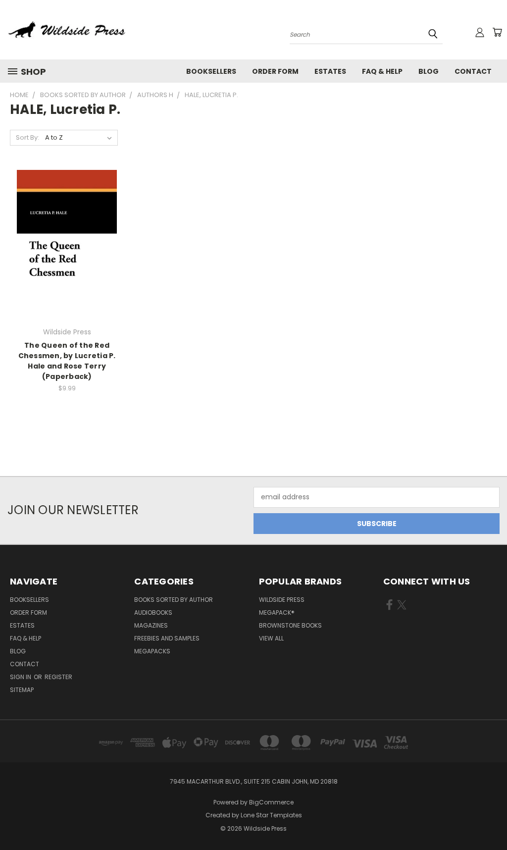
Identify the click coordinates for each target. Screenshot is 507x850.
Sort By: (27, 137)
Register (58, 677)
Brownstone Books (290, 625)
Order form (275, 71)
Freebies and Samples (167, 638)
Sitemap (22, 690)
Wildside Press (281, 599)
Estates (330, 71)
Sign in (21, 677)
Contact (473, 71)
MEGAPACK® (277, 612)
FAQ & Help (382, 71)
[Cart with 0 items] (497, 32)
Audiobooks (153, 612)
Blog (428, 71)
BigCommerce (271, 802)
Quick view (67, 224)
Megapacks (152, 651)
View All (271, 638)
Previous (492, 819)
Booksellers (211, 71)
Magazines (151, 625)
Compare (63, 244)
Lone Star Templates (271, 815)
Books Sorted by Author (173, 599)
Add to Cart (67, 262)
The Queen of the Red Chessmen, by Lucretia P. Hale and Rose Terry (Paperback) (67, 360)
